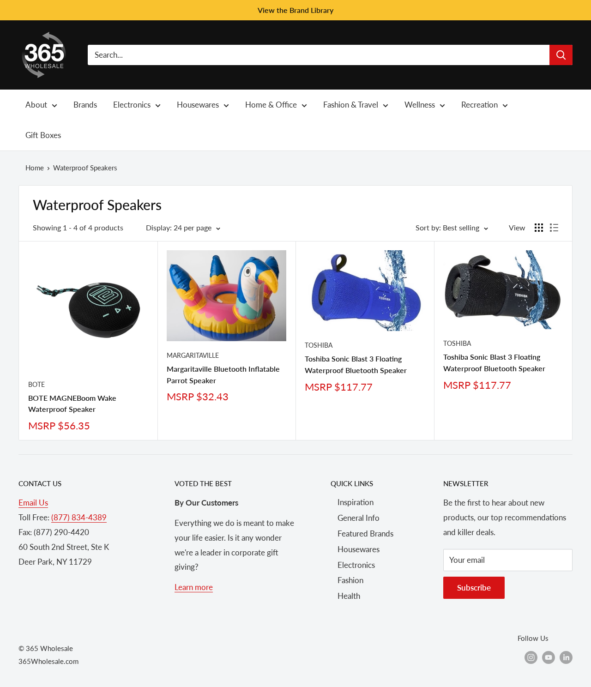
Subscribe (474, 587)
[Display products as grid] (539, 227)
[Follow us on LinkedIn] (566, 657)
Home (34, 167)
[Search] (561, 55)
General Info (359, 518)
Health (349, 596)
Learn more (194, 587)
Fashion (350, 580)
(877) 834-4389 (79, 517)
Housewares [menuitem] (198, 104)
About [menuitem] (36, 104)
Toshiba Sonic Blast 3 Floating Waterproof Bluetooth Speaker (356, 364)
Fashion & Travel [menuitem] (350, 104)
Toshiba (318, 345)
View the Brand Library (295, 10)
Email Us (33, 502)
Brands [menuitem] (85, 104)
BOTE (36, 384)
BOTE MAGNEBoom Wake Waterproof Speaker (72, 403)
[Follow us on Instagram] (531, 657)
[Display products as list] (554, 227)
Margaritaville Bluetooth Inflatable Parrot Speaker (223, 374)
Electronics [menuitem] (132, 104)
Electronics (356, 565)
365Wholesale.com (48, 661)
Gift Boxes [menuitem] (43, 135)
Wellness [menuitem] (419, 104)
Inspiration (356, 502)
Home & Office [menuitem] (271, 104)
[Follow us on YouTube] (548, 657)
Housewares (359, 549)
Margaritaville (193, 355)
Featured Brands (365, 533)
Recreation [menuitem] (479, 104)
